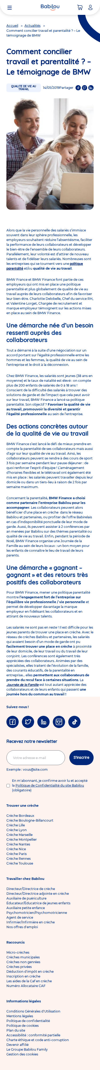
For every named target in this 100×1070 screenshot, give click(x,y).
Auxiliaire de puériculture (26, 898)
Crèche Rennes (18, 859)
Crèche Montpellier (21, 839)
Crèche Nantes (18, 844)
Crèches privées (19, 967)
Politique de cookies (22, 1026)
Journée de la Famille (22, 685)
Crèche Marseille (19, 835)
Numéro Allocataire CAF (26, 986)
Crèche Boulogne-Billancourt (29, 820)
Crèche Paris (16, 854)
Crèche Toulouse (19, 863)
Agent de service (19, 917)
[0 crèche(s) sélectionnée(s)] (80, 7)
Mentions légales (19, 1016)
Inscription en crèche (23, 976)
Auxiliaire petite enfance (25, 908)
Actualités (33, 26)
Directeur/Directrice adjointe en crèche (37, 894)
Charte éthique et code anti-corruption (37, 1040)
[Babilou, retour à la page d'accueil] (50, 7)
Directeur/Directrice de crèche (30, 889)
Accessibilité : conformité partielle (33, 1035)
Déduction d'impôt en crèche (30, 971)
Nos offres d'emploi (22, 927)
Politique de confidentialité (28, 1021)
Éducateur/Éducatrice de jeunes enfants (38, 903)
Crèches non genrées (23, 962)
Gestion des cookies (22, 1054)
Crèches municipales (23, 957)
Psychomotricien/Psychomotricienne (36, 913)
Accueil (12, 26)
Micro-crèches (17, 952)
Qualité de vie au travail (23, 88)
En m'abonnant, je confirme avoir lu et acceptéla (49, 785)
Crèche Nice (16, 849)
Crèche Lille (15, 825)
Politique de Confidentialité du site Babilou (49, 785)
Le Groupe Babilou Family (27, 1049)
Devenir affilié (17, 1045)
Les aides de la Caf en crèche (29, 981)
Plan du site (15, 1030)
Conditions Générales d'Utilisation (33, 1011)
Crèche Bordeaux (20, 816)
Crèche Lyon (16, 830)
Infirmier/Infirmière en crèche (30, 922)
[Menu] (9, 7)
